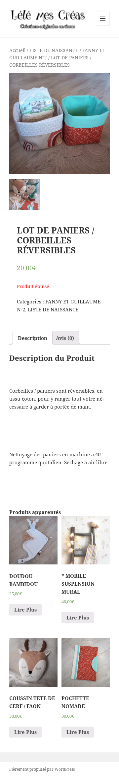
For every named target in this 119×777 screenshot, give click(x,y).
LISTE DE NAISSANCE (53, 50)
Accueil (17, 50)
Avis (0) (65, 338)
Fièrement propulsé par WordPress (42, 769)
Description (32, 338)
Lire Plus (25, 609)
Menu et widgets (103, 25)
